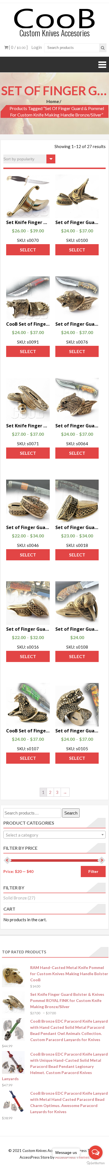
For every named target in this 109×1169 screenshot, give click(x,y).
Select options (28, 251)
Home (52, 101)
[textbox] (54, 835)
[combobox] (54, 835)
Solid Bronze (15, 897)
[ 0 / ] (18, 47)
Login (36, 47)
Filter (93, 871)
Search (70, 813)
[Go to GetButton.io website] (96, 1163)
